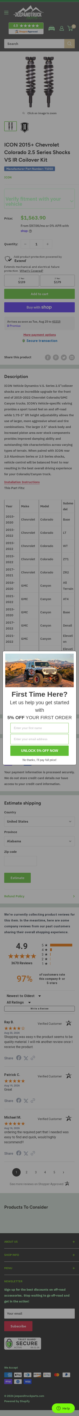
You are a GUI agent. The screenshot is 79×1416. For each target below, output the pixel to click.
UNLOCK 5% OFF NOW (39, 750)
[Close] (71, 656)
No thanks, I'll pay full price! (39, 760)
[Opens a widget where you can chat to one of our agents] (63, 1408)
